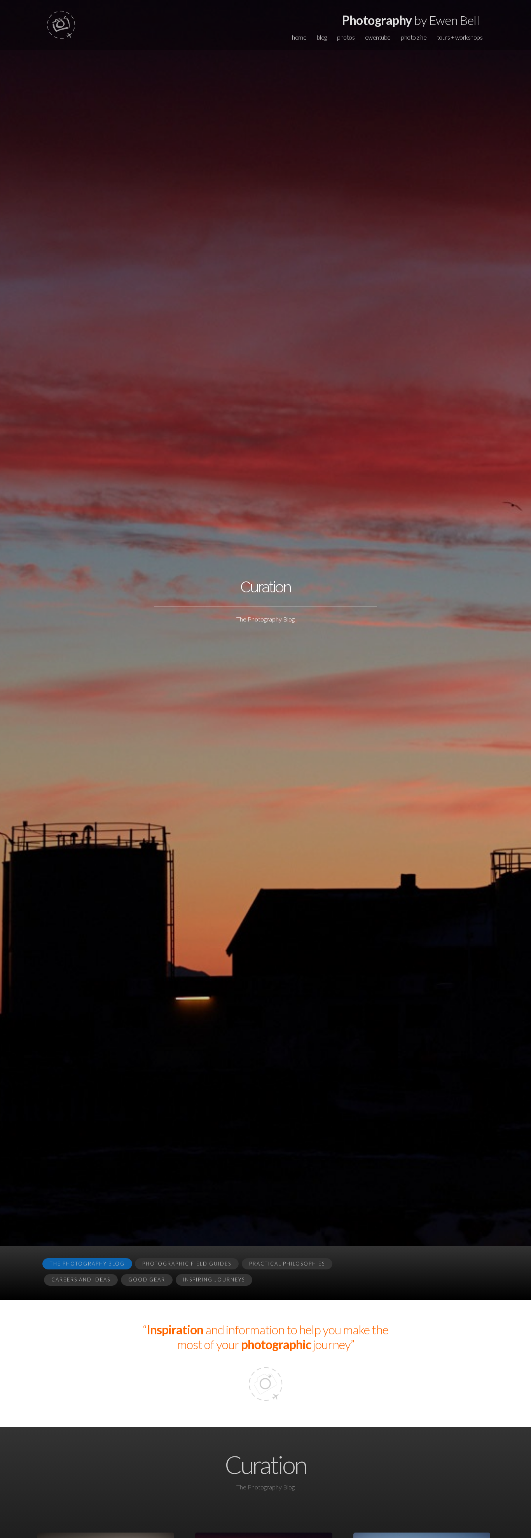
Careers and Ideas (80, 1279)
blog (322, 37)
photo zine (413, 37)
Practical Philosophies (287, 1263)
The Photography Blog (87, 1263)
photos (346, 37)
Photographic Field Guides (186, 1263)
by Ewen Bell (410, 20)
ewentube (378, 37)
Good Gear (146, 1279)
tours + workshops (460, 37)
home (299, 37)
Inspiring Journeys (214, 1279)
